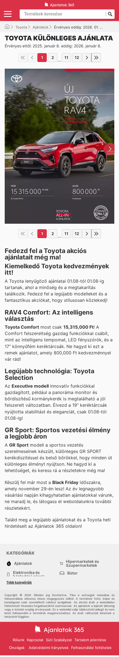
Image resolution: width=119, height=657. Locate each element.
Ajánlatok (40, 27)
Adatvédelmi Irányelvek (49, 647)
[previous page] (32, 57)
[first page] (22, 57)
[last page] (96, 57)
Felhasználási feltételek (91, 647)
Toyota (21, 27)
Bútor (72, 573)
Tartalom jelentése (90, 640)
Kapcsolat (35, 640)
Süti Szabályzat (59, 640)
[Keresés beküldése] (110, 14)
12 (77, 57)
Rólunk (18, 640)
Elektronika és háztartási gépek (29, 574)
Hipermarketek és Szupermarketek (82, 563)
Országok (17, 648)
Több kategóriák (19, 582)
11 (66, 57)
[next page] (87, 57)
